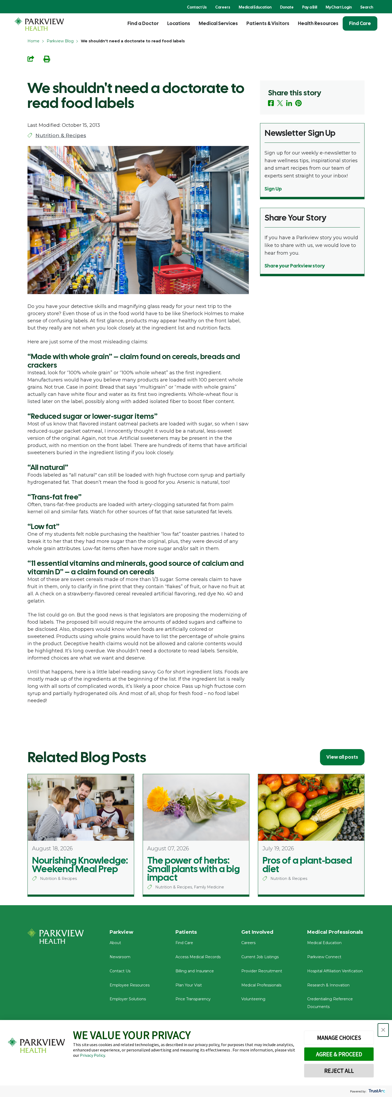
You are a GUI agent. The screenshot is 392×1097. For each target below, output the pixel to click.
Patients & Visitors (267, 23)
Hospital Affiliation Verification (335, 971)
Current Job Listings (260, 956)
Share (30, 59)
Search (366, 7)
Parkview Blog (60, 41)
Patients (186, 932)
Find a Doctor (143, 23)
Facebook (271, 103)
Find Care (360, 23)
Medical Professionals (261, 985)
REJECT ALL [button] (339, 1070)
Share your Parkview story (295, 266)
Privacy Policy (92, 1055)
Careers (222, 7)
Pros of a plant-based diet (307, 864)
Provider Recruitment (261, 971)
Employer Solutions (128, 999)
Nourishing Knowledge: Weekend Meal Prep (80, 864)
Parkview (121, 932)
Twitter (280, 103)
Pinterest (298, 103)
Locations (178, 23)
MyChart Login (339, 7)
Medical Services (218, 23)
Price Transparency (193, 999)
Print (46, 59)
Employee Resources (130, 985)
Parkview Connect (324, 956)
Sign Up (273, 189)
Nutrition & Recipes (60, 135)
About (115, 942)
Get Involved (257, 932)
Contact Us (197, 7)
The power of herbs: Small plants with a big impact (193, 869)
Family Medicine (209, 887)
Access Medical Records (198, 956)
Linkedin (289, 103)
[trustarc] (376, 1091)
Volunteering (253, 999)
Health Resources (318, 23)
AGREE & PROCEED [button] (339, 1054)
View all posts (342, 757)
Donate (287, 7)
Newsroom (120, 956)
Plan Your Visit (188, 985)
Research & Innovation (328, 985)
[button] (383, 1030)
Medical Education (255, 7)
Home (33, 41)
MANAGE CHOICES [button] (339, 1037)
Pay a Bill (309, 7)
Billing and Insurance (194, 971)
